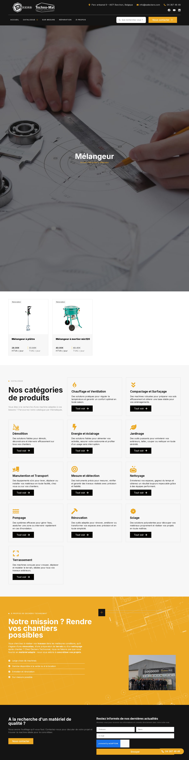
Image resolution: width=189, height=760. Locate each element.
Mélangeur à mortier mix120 (73, 339)
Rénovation (93, 162)
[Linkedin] (179, 10)
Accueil (83, 162)
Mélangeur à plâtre (23, 339)
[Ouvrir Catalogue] (37, 20)
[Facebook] (169, 10)
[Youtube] (174, 10)
